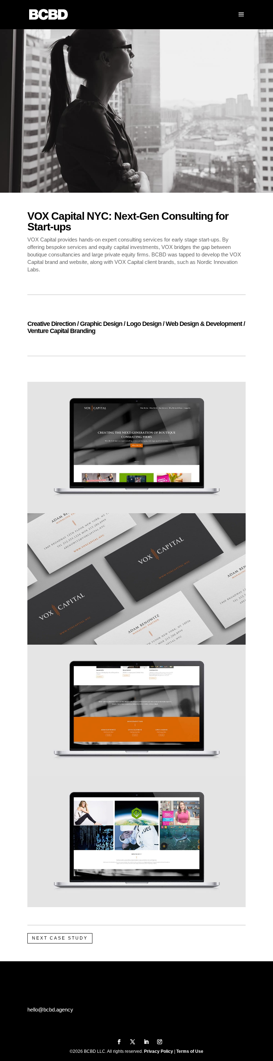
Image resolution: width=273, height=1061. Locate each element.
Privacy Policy (158, 1051)
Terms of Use (189, 1051)
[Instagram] (159, 1042)
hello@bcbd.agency (50, 1010)
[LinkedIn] (146, 1042)
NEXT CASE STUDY (60, 938)
